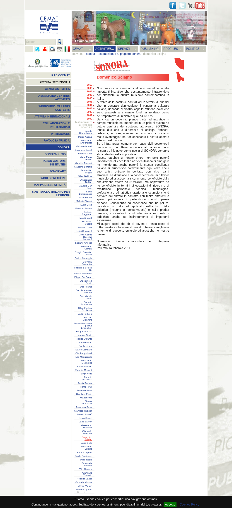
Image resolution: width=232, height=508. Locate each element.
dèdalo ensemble (83, 274)
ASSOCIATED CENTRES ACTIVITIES (54, 97)
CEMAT (78, 48)
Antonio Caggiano (87, 213)
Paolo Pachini (85, 383)
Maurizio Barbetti (83, 163)
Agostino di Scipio (86, 282)
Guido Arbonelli (84, 146)
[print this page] (60, 49)
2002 (89, 111)
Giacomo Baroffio (83, 167)
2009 (89, 88)
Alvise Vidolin (85, 486)
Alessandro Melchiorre (86, 361)
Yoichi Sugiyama (83, 456)
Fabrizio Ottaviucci (87, 378)
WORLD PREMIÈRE (53, 178)
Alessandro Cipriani (86, 247)
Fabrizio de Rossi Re (83, 269)
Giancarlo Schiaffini (87, 432)
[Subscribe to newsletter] (52, 49)
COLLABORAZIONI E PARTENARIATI (56, 125)
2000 (89, 118)
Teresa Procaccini (87, 402)
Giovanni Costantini (87, 263)
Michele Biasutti (84, 201)
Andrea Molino (84, 366)
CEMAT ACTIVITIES (57, 89)
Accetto (170, 504)
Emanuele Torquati (87, 464)
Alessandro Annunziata (86, 141)
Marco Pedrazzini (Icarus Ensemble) (83, 325)
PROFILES (170, 48)
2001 (89, 115)
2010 (89, 84)
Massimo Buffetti (83, 208)
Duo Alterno (86, 287)
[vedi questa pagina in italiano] (67, 49)
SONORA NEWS (55, 154)
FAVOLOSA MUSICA (57, 140)
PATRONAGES (60, 133)
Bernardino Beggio (86, 171)
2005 (89, 101)
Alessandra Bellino (86, 181)
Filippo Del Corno (83, 277)
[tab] (94, 85)
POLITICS (193, 48)
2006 (89, 98)
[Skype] (37, 49)
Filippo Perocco (84, 332)
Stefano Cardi (85, 227)
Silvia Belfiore (85, 176)
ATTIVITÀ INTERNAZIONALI (52, 116)
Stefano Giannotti (87, 318)
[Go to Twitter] (182, 5)
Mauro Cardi (86, 218)
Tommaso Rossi (84, 407)
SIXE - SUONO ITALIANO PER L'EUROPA (51, 193)
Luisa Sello (86, 443)
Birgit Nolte (86, 374)
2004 (89, 105)
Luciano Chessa (83, 243)
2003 (89, 108)
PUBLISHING (150, 48)
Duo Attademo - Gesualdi (84, 291)
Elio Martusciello (83, 357)
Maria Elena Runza (86, 158)
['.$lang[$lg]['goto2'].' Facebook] (172, 5)
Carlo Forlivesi (85, 314)
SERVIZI (124, 48)
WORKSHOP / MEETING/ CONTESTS (54, 108)
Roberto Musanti (83, 370)
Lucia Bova (86, 205)
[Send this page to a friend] (45, 49)
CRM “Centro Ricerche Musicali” (85, 237)
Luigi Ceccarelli (84, 231)
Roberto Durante (83, 339)
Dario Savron (85, 422)
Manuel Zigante (84, 490)
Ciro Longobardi (83, 353)
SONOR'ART (57, 171)
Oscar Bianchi (85, 197)
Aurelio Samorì (84, 414)
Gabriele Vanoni (83, 482)
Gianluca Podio (84, 394)
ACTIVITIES (103, 48)
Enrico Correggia (83, 258)
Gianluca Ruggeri (83, 411)
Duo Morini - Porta (86, 297)
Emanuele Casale (87, 222)
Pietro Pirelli (86, 387)
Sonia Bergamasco (85, 193)
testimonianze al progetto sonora (119, 53)
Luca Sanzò (86, 418)
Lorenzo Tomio (84, 335)
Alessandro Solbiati (86, 448)
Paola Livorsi (85, 346)
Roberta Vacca (84, 479)
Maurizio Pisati (84, 390)
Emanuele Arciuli (83, 150)
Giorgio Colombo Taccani (83, 253)
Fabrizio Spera (84, 452)
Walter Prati (86, 398)
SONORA (64, 147)
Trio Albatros (85, 469)
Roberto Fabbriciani (86, 303)
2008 (89, 91)
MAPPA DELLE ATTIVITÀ (50, 185)
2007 (89, 94)
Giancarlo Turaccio (87, 474)
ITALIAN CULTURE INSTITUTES (54, 163)
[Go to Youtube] (196, 5)
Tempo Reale (85, 460)
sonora (90, 53)
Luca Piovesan (84, 342)
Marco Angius (85, 137)
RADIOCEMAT (60, 75)
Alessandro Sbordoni (86, 426)
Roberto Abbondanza (85, 132)
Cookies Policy (189, 504)
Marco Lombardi (83, 350)
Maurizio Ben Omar (85, 187)
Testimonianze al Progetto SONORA (83, 125)
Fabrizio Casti (85, 154)
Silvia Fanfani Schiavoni (85, 309)
